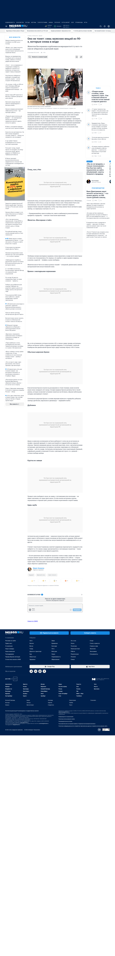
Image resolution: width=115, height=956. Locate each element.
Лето (53, 648)
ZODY (72, 22)
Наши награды (9, 648)
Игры (85, 22)
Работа (73, 651)
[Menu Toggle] (6, 26)
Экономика (93, 651)
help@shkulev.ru (16, 724)
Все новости (14, 37)
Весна (31, 646)
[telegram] (31, 671)
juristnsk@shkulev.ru (43, 723)
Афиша (51, 22)
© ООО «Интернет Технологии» (32, 729)
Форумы (33, 22)
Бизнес (32, 643)
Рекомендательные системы (65, 721)
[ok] (44, 671)
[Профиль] (109, 26)
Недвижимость (10, 22)
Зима (53, 640)
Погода (27, 22)
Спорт (91, 640)
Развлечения (75, 654)
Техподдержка (9, 654)
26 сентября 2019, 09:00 (33, 52)
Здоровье (32, 659)
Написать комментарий (39, 57)
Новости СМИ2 (33, 621)
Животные (33, 657)
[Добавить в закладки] (76, 57)
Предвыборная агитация (12, 657)
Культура (54, 646)
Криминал (55, 643)
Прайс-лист (8, 643)
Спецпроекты (94, 654)
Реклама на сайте (10, 640)
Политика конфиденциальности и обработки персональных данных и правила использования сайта (83, 726)
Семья (73, 659)
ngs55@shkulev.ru (24, 722)
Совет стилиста (52, 575)
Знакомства (20, 22)
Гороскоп (57, 22)
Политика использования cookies (67, 719)
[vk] (35, 671)
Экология (93, 648)
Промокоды (79, 22)
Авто (31, 640)
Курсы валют (66, 22)
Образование (55, 659)
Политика (74, 646)
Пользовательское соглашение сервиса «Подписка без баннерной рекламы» (77, 723)
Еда (31, 654)
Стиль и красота (95, 643)
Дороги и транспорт (35, 651)
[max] (40, 671)
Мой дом (54, 651)
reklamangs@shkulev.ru (64, 712)
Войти (33, 610)
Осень (72, 643)
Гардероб (31, 575)
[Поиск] (101, 26)
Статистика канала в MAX (13, 659)
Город (31, 648)
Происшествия (75, 648)
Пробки (58, 26)
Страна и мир (94, 646)
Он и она (73, 640)
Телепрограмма (42, 22)
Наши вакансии (10, 651)
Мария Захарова (38, 568)
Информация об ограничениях (66, 716)
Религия (73, 657)
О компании (9, 646)
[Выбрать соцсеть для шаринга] (81, 57)
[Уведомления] (105, 26)
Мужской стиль (41, 575)
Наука (53, 654)
